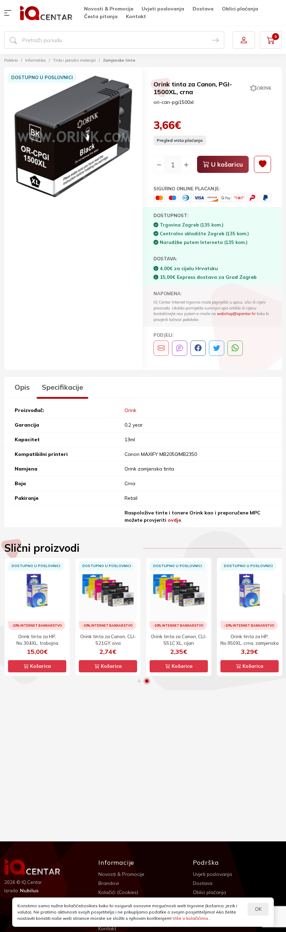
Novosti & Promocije (108, 9)
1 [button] (139, 681)
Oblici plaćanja (240, 9)
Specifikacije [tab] (62, 387)
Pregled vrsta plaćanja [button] (180, 140)
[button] (9, 13)
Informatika (35, 60)
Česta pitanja (101, 16)
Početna (11, 60)
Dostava (203, 9)
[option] (73, 137)
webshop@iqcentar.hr (236, 313)
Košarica (40, 666)
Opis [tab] (22, 387)
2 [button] (147, 681)
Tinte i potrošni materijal (74, 60)
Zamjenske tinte (119, 60)
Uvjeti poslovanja (163, 9)
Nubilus (29, 890)
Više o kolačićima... (192, 918)
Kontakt (136, 16)
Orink (130, 410)
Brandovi (108, 883)
